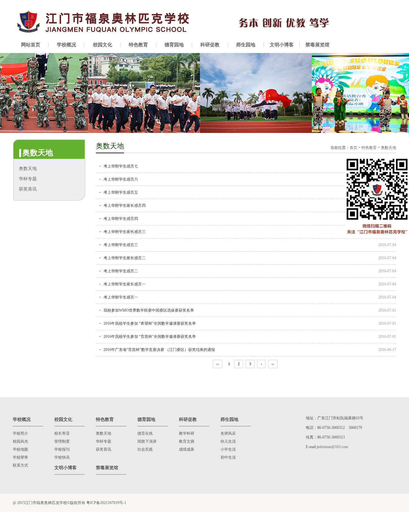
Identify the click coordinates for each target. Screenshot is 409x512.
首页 (353, 147)
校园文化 (102, 44)
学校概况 (66, 44)
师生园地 (245, 44)
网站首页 (30, 44)
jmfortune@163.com (332, 447)
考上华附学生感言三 (121, 245)
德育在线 (145, 433)
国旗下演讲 (147, 441)
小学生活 (228, 449)
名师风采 (228, 433)
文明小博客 (282, 44)
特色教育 (138, 44)
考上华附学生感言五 (121, 192)
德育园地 (174, 44)
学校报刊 (62, 449)
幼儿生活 (228, 441)
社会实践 (145, 449)
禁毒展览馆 (317, 44)
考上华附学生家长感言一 (125, 284)
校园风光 (20, 441)
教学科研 (186, 433)
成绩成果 (186, 449)
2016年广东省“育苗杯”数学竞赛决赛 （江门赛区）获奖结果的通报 (159, 349)
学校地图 (20, 449)
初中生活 (228, 457)
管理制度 (62, 441)
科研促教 (210, 44)
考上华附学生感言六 (121, 179)
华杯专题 (28, 178)
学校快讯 (62, 457)
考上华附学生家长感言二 (125, 258)
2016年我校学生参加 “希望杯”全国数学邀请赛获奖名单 (150, 323)
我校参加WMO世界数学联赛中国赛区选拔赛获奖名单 (149, 310)
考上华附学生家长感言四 (125, 205)
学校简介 (20, 433)
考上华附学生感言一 (121, 297)
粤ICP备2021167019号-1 (106, 502)
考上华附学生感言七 (121, 166)
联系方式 (20, 465)
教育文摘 (186, 441)
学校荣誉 (20, 457)
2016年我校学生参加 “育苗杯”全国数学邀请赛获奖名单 (150, 336)
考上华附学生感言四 (121, 218)
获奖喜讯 (28, 189)
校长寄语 (62, 433)
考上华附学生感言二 (121, 271)
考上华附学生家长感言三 (125, 231)
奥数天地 (28, 168)
